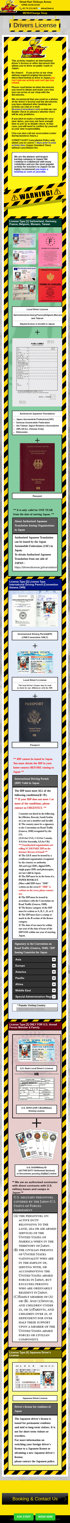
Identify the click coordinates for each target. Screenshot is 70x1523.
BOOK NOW (45, 1516)
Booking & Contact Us (35, 1498)
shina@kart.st (47, 8)
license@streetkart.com (25, 109)
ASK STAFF (24, 1516)
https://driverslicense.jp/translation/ (36, 567)
